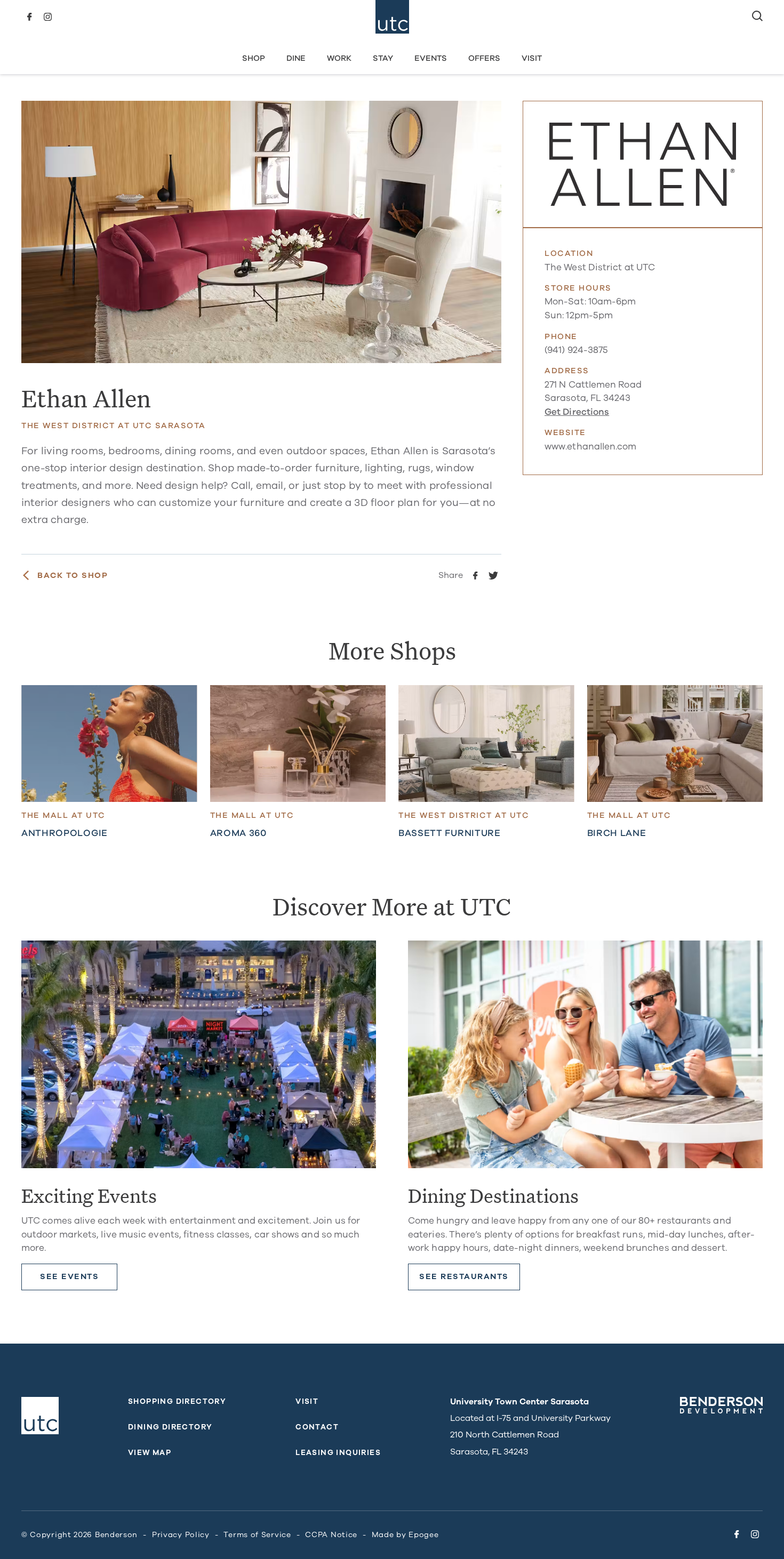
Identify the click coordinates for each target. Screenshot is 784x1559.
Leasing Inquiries (338, 1453)
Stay (383, 58)
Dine (296, 58)
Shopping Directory (177, 1401)
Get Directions (577, 412)
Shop (253, 58)
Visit (532, 58)
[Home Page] (392, 17)
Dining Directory (170, 1427)
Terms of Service (257, 1535)
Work (339, 58)
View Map (149, 1453)
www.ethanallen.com (591, 446)
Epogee (423, 1535)
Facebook (29, 17)
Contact (317, 1427)
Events (430, 58)
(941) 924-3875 (576, 350)
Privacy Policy (181, 1535)
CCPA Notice (331, 1535)
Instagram (47, 17)
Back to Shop (72, 576)
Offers (484, 58)
